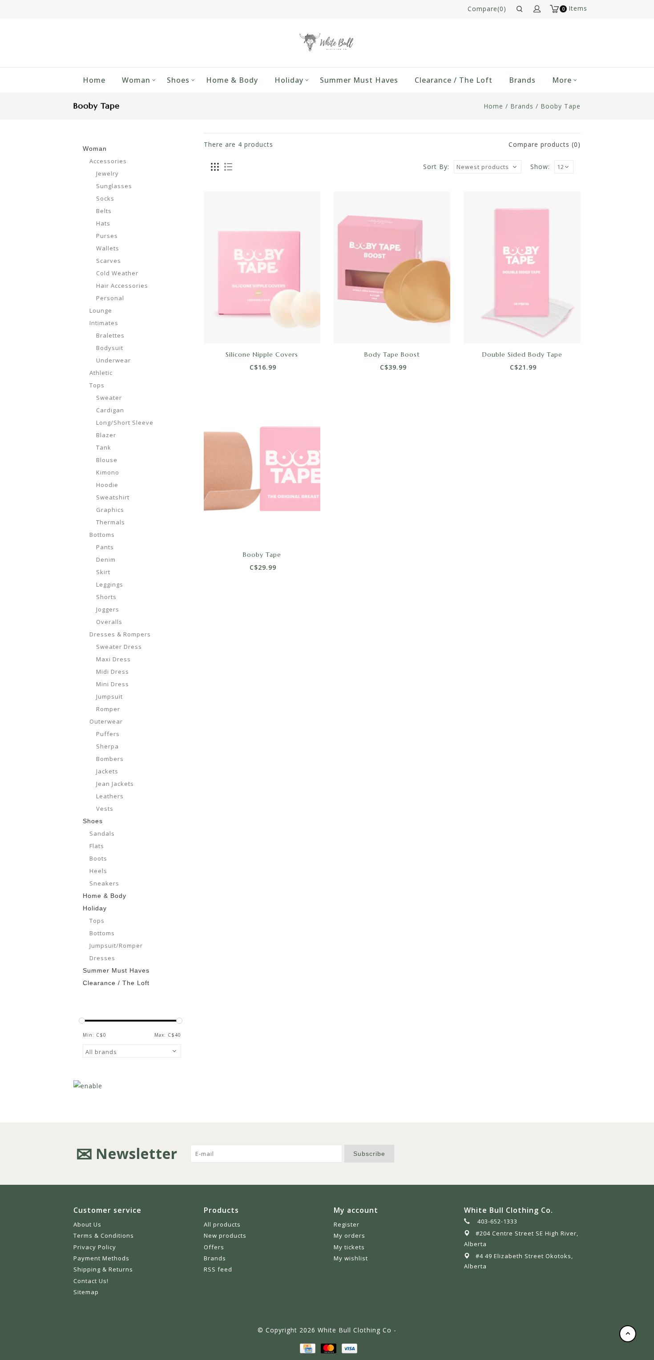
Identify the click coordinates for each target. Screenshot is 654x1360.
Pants (105, 547)
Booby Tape (561, 106)
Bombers (110, 759)
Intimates (103, 323)
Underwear (113, 360)
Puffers (108, 734)
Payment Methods (101, 1258)
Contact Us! (91, 1281)
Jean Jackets (115, 784)
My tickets (349, 1247)
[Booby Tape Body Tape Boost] (392, 267)
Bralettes (110, 335)
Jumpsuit (109, 696)
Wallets (107, 248)
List (228, 167)
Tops (97, 385)
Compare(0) (487, 8)
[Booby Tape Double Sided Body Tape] (522, 267)
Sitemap (86, 1292)
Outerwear (106, 721)
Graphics (110, 510)
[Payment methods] (307, 1348)
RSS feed (218, 1269)
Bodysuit (109, 348)
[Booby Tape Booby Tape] (262, 467)
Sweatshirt (112, 497)
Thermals (110, 522)
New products (225, 1235)
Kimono (107, 472)
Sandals (102, 833)
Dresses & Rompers (120, 634)
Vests (104, 809)
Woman (136, 80)
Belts (104, 211)
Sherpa (107, 746)
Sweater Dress (119, 647)
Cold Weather (117, 273)
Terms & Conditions (103, 1235)
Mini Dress (112, 684)
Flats (96, 846)
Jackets (107, 771)
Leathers (110, 796)
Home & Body (232, 80)
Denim (106, 559)
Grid (215, 167)
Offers (214, 1247)
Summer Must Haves (359, 80)
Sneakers (104, 883)
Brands (522, 80)
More (562, 80)
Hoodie (107, 485)
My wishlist (351, 1258)
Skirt (103, 572)
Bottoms (102, 535)
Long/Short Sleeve (124, 422)
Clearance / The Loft (454, 80)
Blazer (106, 435)
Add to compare (272, 328)
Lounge (100, 310)
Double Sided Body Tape (522, 354)
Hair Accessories (122, 286)
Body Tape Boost (392, 354)
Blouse (106, 460)
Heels (98, 871)
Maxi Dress (113, 659)
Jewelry (107, 173)
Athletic (101, 373)
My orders (349, 1235)
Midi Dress (112, 672)
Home (94, 80)
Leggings (109, 584)
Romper (108, 709)
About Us (87, 1224)
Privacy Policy (94, 1247)
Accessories (108, 161)
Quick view (292, 328)
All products (222, 1224)
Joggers (107, 609)
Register (346, 1224)
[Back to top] (627, 1333)
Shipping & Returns (103, 1269)
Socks (105, 198)
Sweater (109, 398)
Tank (103, 447)
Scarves (108, 261)
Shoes (178, 80)
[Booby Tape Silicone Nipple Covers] (262, 267)
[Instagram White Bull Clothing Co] (573, 1154)
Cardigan (110, 410)
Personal (110, 298)
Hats (103, 223)
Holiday (289, 80)
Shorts (106, 597)
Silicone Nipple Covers (262, 354)
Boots (98, 858)
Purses (107, 236)
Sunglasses (114, 186)
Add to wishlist (252, 328)
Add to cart (232, 328)
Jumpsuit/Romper (116, 946)
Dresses (102, 958)
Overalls (109, 622)
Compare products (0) (545, 144)
